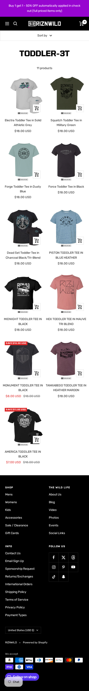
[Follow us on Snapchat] (63, 577)
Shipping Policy (15, 592)
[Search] (15, 24)
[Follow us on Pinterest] (63, 567)
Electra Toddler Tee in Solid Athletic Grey (23, 122)
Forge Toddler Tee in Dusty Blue (23, 189)
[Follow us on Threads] (73, 557)
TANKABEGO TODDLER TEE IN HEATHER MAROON (66, 388)
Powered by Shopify (35, 642)
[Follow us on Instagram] (54, 567)
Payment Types (16, 615)
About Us (55, 494)
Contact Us (13, 553)
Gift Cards (12, 533)
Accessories (13, 517)
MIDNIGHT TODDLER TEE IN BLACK (23, 321)
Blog (52, 502)
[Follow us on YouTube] (73, 567)
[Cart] (81, 23)
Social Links (57, 533)
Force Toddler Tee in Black (66, 186)
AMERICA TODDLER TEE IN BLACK (23, 454)
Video (53, 510)
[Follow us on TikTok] (54, 577)
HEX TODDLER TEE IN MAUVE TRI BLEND (66, 321)
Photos (54, 517)
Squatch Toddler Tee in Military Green (66, 122)
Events (53, 525)
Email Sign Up (14, 561)
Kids (8, 510)
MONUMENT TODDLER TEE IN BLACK (23, 388)
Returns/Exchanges (19, 576)
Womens (11, 502)
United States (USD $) (21, 630)
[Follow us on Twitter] (63, 557)
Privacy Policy (15, 607)
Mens (9, 494)
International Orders (18, 584)
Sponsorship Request (20, 569)
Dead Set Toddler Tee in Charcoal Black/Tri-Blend (23, 255)
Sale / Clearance (16, 525)
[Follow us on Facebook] (54, 557)
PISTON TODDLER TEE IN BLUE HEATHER (66, 255)
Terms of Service (16, 599)
